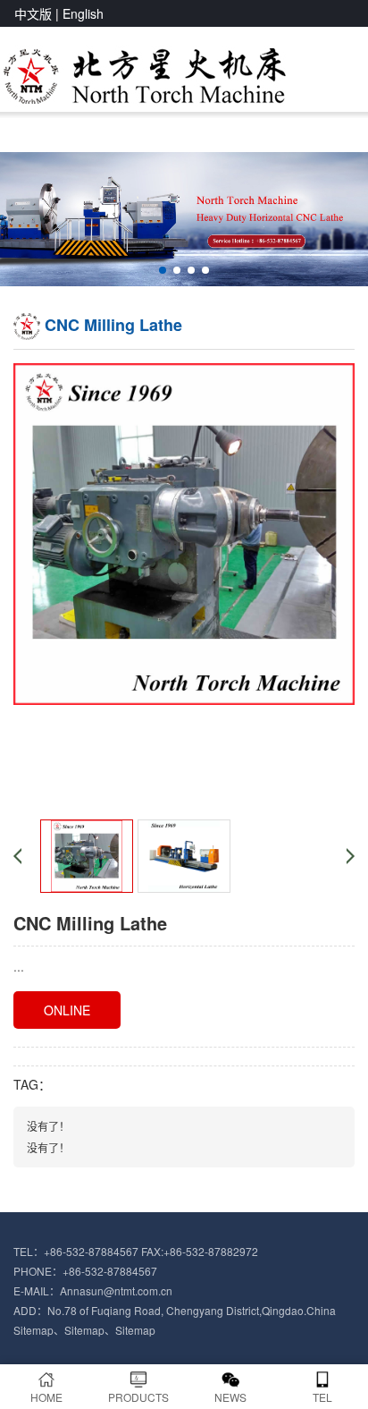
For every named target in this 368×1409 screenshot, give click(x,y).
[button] (162, 270)
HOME (46, 1397)
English (83, 13)
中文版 (33, 13)
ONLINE (67, 1010)
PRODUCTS (138, 1397)
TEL (322, 1397)
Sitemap (33, 1329)
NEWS (230, 1397)
